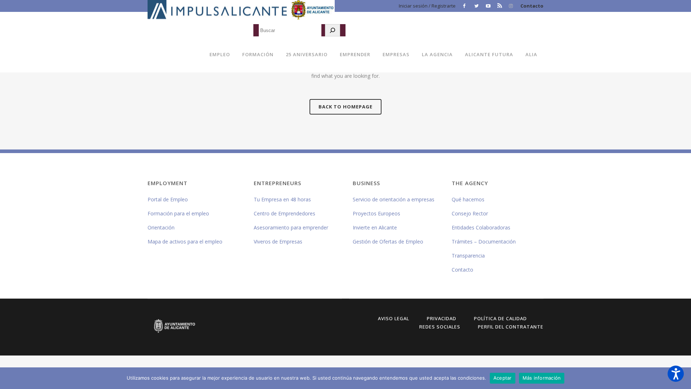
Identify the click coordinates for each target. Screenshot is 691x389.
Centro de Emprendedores (284, 213)
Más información (542, 378)
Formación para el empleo (178, 213)
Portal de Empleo (168, 199)
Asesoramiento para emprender (291, 227)
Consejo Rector (470, 213)
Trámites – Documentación (484, 241)
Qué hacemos (468, 199)
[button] (676, 374)
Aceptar (502, 378)
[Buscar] (332, 30)
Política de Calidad (500, 318)
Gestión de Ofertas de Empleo (388, 241)
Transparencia (468, 255)
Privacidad (441, 318)
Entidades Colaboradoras (481, 227)
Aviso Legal (393, 318)
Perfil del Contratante (510, 326)
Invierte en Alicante (375, 227)
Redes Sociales (439, 326)
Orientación (161, 227)
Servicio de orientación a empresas (393, 199)
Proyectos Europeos (376, 213)
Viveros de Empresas (278, 241)
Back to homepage (345, 106)
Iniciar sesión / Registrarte (427, 6)
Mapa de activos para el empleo (185, 241)
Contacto (531, 6)
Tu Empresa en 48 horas (282, 199)
